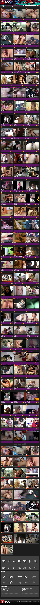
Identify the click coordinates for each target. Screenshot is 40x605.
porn (16, 59)
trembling (3, 59)
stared (15, 72)
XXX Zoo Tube (19, 582)
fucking (31, 191)
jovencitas (16, 217)
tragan (30, 568)
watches (5, 257)
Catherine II (36, 1)
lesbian (28, 204)
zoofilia (16, 270)
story (3, 402)
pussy (16, 138)
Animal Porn (36, 3)
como (31, 217)
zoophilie (29, 72)
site (4, 151)
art (2, 191)
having (29, 257)
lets (16, 323)
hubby (3, 257)
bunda (19, 560)
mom (15, 125)
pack (30, 560)
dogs (9, 561)
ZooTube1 (26, 582)
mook (29, 323)
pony (9, 567)
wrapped (17, 85)
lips (18, 85)
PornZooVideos (19, 583)
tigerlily (31, 151)
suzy (4, 19)
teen (29, 283)
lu (14, 560)
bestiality (4, 568)
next (25, 444)
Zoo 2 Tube (26, 575)
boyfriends (29, 191)
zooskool (19, 336)
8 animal (6, 2)
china (9, 562)
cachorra (19, 561)
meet (15, 336)
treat (15, 59)
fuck (16, 125)
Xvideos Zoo (34, 577)
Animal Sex (36, 2)
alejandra (3, 217)
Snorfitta (33, 575)
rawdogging (4, 560)
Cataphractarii (31, 1)
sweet (28, 323)
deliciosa (24, 568)
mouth (30, 283)
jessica (14, 562)
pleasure (31, 19)
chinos (28, 217)
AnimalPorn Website (31, 2)
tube (17, 283)
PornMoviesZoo (19, 576)
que (30, 567)
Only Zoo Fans (34, 581)
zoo (29, 59)
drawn (15, 204)
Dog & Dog (11, 583)
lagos (3, 323)
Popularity (14, 5)
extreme (3, 415)
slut (9, 568)
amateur (18, 138)
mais (20, 562)
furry (2, 72)
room (17, 72)
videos (29, 336)
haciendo (18, 217)
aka (5, 283)
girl (4, 562)
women (15, 191)
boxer (2, 85)
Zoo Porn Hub (26, 581)
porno (4, 72)
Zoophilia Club (11, 581)
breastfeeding (18, 191)
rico (25, 561)
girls (5, 19)
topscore (3, 19)
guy (29, 125)
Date (19, 5)
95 (20, 444)
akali (2, 125)
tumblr (17, 349)
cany (14, 561)
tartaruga (30, 270)
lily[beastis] (29, 151)
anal (18, 270)
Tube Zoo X (26, 576)
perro (25, 562)
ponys (30, 561)
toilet (31, 323)
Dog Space (19, 575)
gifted (35, 561)
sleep (5, 389)
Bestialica (26, 583)
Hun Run (11, 582)
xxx (20, 191)
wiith (35, 560)
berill (4, 283)
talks (9, 560)
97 (23, 444)
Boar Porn (11, 576)
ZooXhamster (25, 1)
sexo (28, 270)
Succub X (33, 582)
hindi (4, 402)
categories (8, 5)
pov (16, 389)
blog (4, 138)
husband (3, 204)
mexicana (25, 567)
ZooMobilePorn (19, 577)
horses (28, 59)
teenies (14, 567)
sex (30, 257)
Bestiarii (25, 3)
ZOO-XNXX (25, 2)
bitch (35, 568)
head (15, 85)
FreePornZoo (34, 576)
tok (3, 336)
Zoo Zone (3, 576)
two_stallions (19, 568)
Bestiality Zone (19, 581)
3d (15, 283)
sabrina (17, 336)
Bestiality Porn (31, 4)
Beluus (33, 583)
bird (3, 270)
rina (2, 349)
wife (5, 204)
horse (2, 283)
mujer (17, 270)
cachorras (19, 567)
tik (2, 336)
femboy (30, 85)
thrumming (29, 19)
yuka (3, 349)
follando (30, 217)
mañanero (25, 560)
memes (4, 191)
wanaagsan (16, 19)
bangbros (3, 567)
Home (3, 5)
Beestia (30, 3)
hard (30, 125)
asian (3, 561)
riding (15, 415)
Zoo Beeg (26, 577)
